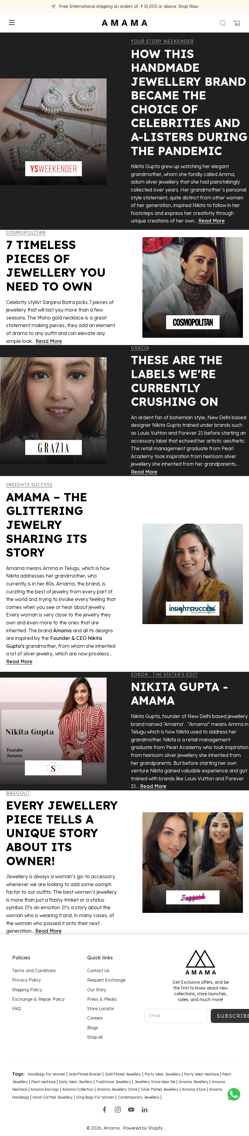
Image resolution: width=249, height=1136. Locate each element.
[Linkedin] (144, 1109)
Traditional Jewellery (113, 1081)
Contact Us (98, 970)
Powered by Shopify (143, 1128)
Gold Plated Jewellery (123, 1074)
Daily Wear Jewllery (75, 1081)
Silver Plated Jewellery (160, 1089)
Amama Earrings (44, 1089)
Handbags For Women (46, 1074)
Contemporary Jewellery (138, 1097)
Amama (112, 1128)
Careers (95, 1018)
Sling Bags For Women (95, 1097)
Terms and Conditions (34, 970)
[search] (223, 23)
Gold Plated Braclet (85, 1074)
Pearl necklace (43, 1081)
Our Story (96, 990)
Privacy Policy (26, 980)
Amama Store (194, 1089)
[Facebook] (104, 1109)
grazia (140, 347)
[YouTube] (131, 1109)
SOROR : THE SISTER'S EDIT (164, 674)
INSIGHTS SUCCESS (29, 485)
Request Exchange (106, 980)
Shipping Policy (27, 990)
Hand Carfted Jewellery (52, 1097)
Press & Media (102, 999)
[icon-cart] (236, 23)
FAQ (16, 1008)
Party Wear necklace (201, 1074)
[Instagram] (117, 1109)
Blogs (92, 1028)
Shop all (95, 1037)
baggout (18, 793)
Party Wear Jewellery (163, 1074)
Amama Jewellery (194, 1081)
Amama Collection (78, 1089)
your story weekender (162, 41)
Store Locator (100, 1008)
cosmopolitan (26, 232)
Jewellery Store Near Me (154, 1081)
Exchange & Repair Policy (38, 999)
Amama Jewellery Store (117, 1089)
